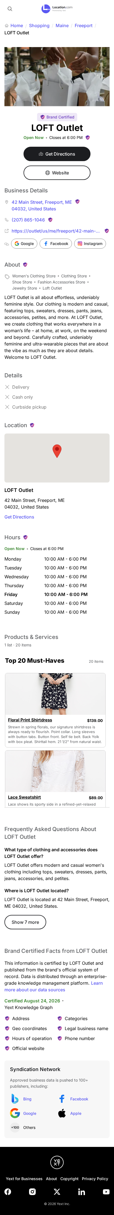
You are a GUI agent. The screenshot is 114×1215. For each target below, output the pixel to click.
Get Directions (19, 517)
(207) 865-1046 (28, 220)
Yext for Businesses (24, 1178)
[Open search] (9, 8)
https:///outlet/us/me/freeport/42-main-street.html (54, 231)
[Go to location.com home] (57, 8)
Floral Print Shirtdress (30, 720)
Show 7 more (25, 922)
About (51, 1178)
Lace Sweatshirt (24, 797)
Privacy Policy (95, 1178)
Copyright (69, 1178)
